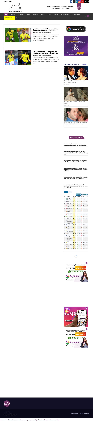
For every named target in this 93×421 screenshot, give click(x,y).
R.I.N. (17, 17)
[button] (85, 16)
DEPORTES (35, 14)
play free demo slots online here (8, 420)
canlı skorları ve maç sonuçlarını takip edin (28, 420)
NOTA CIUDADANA (76, 14)
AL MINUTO (12, 14)
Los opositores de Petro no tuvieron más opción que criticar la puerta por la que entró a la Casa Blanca (75, 161)
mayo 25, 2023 (37, 32)
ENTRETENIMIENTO (65, 14)
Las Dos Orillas (47, 32)
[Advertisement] (76, 293)
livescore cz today (54, 420)
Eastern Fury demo (45, 420)
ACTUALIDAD (20, 14)
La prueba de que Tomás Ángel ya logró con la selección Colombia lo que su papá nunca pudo (45, 53)
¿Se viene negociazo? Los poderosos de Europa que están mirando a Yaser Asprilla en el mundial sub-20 (45, 30)
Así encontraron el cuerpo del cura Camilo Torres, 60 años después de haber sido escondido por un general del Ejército (75, 169)
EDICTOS (56, 14)
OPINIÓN (42, 14)
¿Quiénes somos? (74, 413)
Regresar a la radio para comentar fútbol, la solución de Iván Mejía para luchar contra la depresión (75, 177)
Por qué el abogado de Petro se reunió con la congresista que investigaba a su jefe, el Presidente (75, 144)
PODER (28, 14)
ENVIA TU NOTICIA (9, 17)
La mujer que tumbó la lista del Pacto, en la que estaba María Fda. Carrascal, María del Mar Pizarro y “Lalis (76, 153)
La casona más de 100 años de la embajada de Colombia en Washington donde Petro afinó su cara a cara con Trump (75, 186)
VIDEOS (49, 14)
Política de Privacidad (84, 413)
